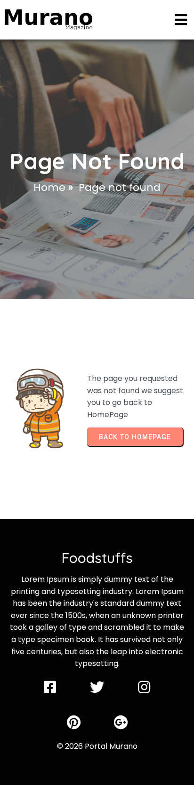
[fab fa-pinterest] (73, 722)
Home (49, 187)
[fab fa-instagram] (144, 687)
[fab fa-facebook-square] (49, 687)
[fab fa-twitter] (97, 687)
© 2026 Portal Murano (97, 746)
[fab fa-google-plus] (120, 722)
